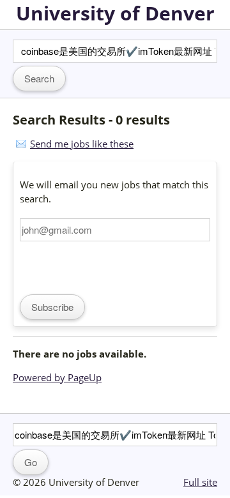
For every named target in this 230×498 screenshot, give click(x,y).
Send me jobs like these (82, 143)
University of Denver (115, 13)
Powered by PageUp (57, 377)
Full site (200, 482)
